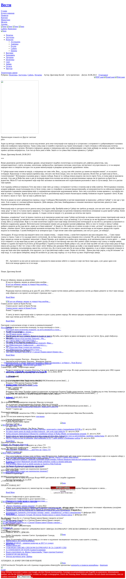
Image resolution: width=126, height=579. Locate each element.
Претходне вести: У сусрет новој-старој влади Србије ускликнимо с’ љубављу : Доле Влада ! (43, 363)
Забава (8, 64)
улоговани (40, 416)
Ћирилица (12, 29)
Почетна (9, 35)
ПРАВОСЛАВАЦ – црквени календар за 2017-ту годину (30, 543)
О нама (4, 11)
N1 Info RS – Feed (14, 425)
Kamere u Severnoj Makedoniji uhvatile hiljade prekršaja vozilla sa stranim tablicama (39, 462)
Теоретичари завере (9, 73)
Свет (8, 62)
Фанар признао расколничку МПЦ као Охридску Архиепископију (34, 508)
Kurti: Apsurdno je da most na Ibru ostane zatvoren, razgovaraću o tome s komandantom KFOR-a (44, 429)
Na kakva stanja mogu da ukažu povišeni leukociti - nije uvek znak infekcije (35, 431)
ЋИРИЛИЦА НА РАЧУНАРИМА (20, 541)
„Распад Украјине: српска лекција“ (20, 506)
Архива (4, 24)
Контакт (4, 18)
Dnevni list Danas (14, 453)
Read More (10, 297)
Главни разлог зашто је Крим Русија (21, 308)
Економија (10, 55)
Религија (9, 40)
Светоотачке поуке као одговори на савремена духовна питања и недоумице (38, 510)
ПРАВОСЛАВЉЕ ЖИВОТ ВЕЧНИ (22, 502)
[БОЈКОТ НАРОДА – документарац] (6, 528)
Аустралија (15, 42)
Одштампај (103, 75)
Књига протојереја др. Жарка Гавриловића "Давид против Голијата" (34, 552)
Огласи (9, 66)
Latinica (4, 29)
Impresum (104, 565)
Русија (13, 46)
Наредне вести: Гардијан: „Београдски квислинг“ (22, 365)
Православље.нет (13, 545)
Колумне (9, 53)
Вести (6, 5)
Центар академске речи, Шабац (19, 556)
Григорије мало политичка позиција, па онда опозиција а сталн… (33, 330)
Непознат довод (13, 523)
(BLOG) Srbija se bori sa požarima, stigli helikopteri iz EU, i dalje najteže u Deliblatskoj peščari (43, 438)
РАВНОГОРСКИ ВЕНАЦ (17, 554)
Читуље (9, 68)
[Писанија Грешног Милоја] (14, 445)
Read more (26, 577)
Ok (19, 577)
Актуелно (10, 37)
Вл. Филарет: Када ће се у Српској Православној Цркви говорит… (34, 522)
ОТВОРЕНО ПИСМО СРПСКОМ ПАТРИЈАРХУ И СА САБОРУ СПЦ (36, 548)
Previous (4, 328)
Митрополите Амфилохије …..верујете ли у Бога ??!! (28, 450)
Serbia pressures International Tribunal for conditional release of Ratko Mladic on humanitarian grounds (46, 434)
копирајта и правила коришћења (84, 565)
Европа (14, 51)
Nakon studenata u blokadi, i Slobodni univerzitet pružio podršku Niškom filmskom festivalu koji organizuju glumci (51, 459)
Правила (4, 15)
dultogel (9, 397)
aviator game (11, 385)
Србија (14, 48)
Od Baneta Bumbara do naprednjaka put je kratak (25, 466)
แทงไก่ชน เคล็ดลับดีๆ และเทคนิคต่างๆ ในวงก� (26, 372)
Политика (10, 60)
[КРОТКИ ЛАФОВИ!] (12, 472)
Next (10, 328)
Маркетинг (5, 20)
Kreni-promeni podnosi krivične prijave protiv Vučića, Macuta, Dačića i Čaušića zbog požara (42, 457)
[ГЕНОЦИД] (11, 521)
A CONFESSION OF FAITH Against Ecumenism (26, 550)
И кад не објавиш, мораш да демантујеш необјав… (27, 284)
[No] (32, 577)
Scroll (3, 570)
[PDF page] (99, 77)
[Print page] (120, 77)
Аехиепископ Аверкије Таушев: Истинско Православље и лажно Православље (39, 515)
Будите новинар (7, 13)
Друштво (10, 57)
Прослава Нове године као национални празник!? (27, 471)
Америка (14, 44)
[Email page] (109, 77)
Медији (4, 22)
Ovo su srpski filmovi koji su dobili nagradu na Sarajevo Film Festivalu (33, 464)
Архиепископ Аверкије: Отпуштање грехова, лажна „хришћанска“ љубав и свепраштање (43, 512)
